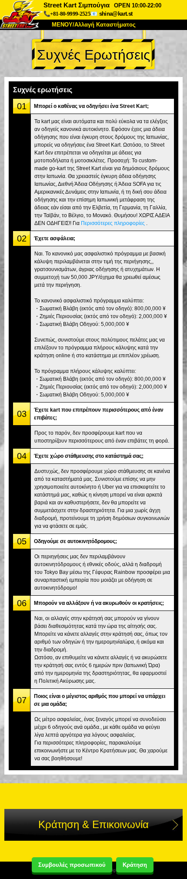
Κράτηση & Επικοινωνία (93, 824)
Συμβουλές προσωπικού (72, 865)
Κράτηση (135, 865)
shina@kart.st (115, 13)
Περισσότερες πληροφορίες (113, 223)
